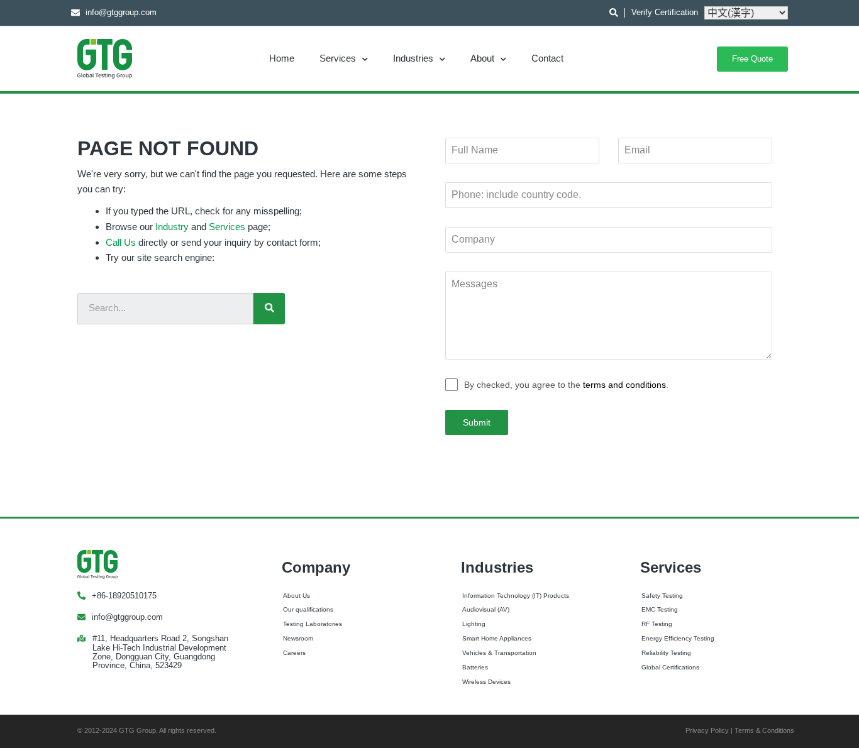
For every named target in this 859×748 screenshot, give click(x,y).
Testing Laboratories (312, 623)
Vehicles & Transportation (499, 652)
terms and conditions (624, 385)
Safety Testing (662, 595)
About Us (296, 595)
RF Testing (656, 623)
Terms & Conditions (764, 730)
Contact (547, 58)
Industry (172, 226)
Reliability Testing (666, 652)
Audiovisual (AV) (485, 609)
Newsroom (298, 638)
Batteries (475, 667)
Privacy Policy (707, 730)
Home (281, 58)
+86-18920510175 (124, 595)
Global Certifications (670, 667)
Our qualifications (308, 609)
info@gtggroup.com (127, 617)
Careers (294, 652)
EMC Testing (659, 609)
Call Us (121, 242)
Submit (476, 422)
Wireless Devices (486, 681)
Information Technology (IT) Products (515, 595)
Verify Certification (664, 12)
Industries (413, 58)
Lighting (473, 623)
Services (337, 58)
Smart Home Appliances (496, 638)
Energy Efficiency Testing (677, 638)
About (482, 58)
